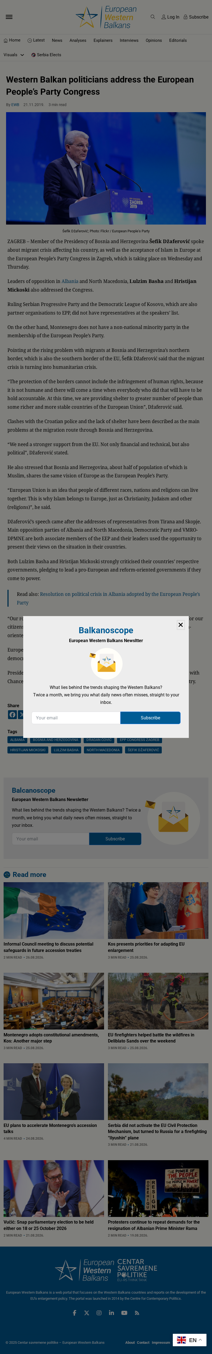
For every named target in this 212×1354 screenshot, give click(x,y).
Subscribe (150, 717)
